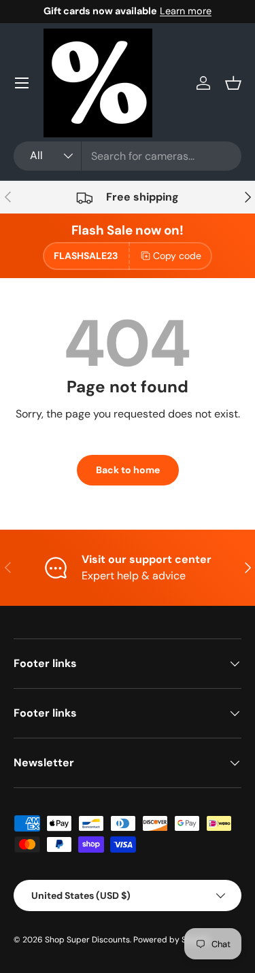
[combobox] (127, 156)
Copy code (177, 256)
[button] (233, 83)
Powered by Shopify (172, 939)
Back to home (128, 470)
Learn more (185, 11)
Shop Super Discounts (87, 939)
